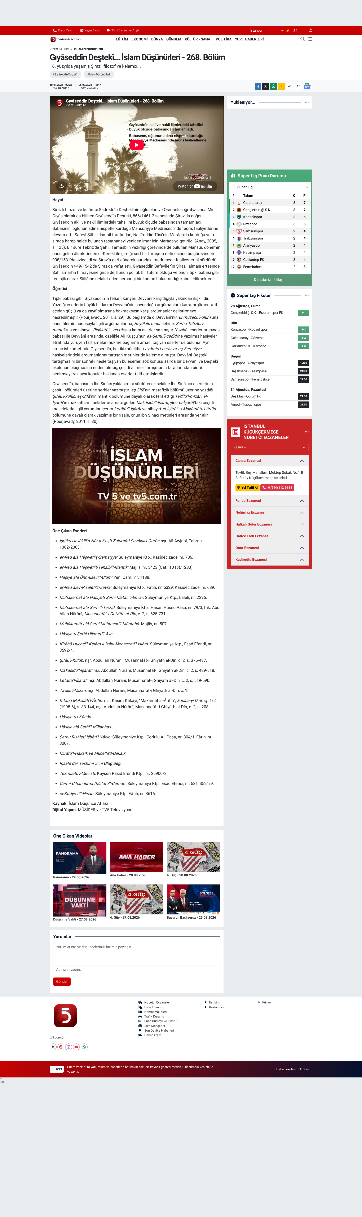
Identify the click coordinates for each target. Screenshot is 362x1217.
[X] (53, 1047)
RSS (58, 1069)
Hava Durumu (153, 1007)
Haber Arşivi (153, 1035)
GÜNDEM (173, 39)
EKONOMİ (140, 39)
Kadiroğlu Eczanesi (251, 559)
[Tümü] (307, 102)
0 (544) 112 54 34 (279, 487)
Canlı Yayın (65, 30)
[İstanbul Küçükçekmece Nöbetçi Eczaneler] (307, 432)
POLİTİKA (223, 39)
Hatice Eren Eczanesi (252, 536)
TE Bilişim (305, 1069)
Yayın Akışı (92, 30)
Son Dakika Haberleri (159, 1030)
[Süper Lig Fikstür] (307, 295)
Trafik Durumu (154, 1016)
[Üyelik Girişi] (309, 30)
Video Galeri (59, 49)
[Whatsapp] (84, 1047)
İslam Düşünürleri (88, 49)
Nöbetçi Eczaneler (157, 1002)
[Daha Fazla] (281, 86)
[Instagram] (68, 1047)
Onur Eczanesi (247, 548)
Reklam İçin (217, 1007)
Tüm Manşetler (154, 1026)
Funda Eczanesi (248, 500)
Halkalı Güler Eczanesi (253, 524)
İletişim (214, 1002)
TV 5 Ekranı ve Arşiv (125, 30)
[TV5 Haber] (65, 39)
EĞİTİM (122, 39)
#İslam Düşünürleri (98, 74)
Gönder (62, 981)
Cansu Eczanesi (248, 460)
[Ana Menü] (310, 39)
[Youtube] (76, 1047)
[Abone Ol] (307, 86)
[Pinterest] (60, 1047)
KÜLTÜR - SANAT (198, 39)
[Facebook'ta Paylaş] (258, 86)
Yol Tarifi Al (250, 487)
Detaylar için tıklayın (269, 279)
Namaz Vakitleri (155, 1012)
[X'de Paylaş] (265, 86)
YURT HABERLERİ (249, 39)
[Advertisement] (269, 138)
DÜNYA (157, 39)
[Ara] (303, 39)
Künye (266, 1002)
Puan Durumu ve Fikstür (160, 1021)
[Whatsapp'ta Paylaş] (273, 86)
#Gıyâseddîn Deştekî (65, 74)
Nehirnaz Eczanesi (250, 512)
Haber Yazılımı (286, 1069)
